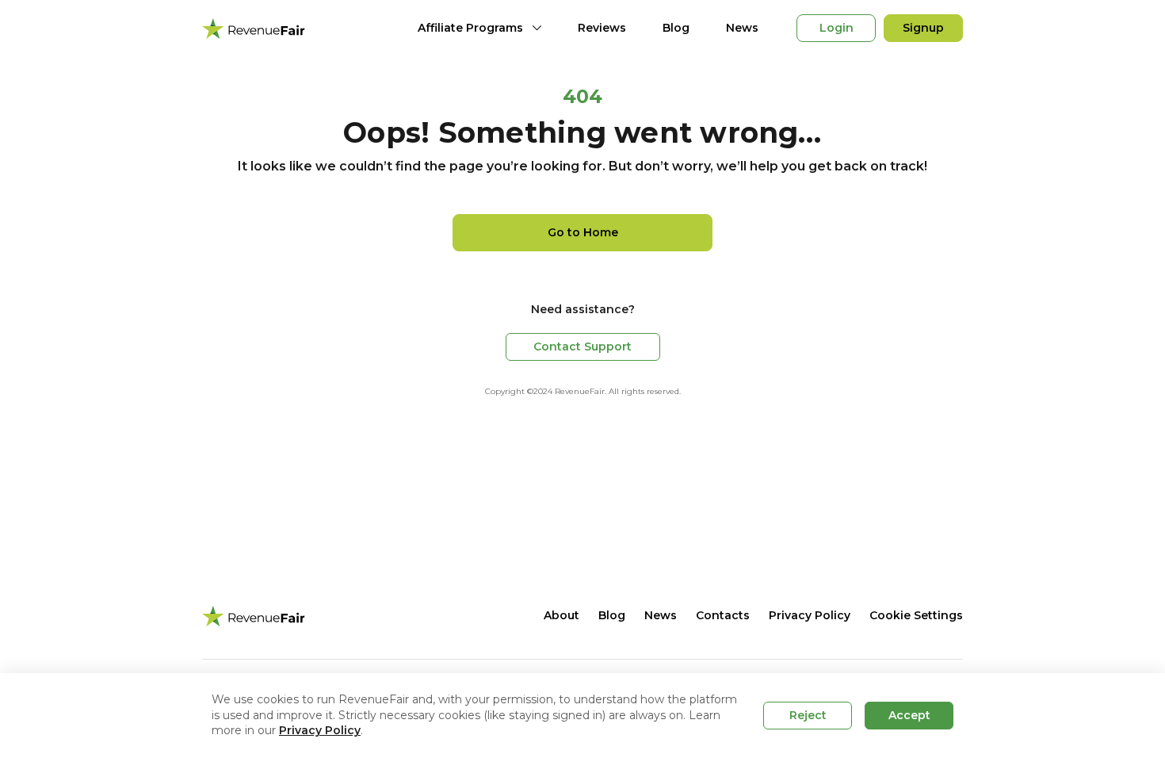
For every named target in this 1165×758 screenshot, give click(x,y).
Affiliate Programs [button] (470, 28)
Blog (676, 28)
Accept (909, 715)
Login (836, 28)
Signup (923, 28)
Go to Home (583, 232)
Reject (808, 715)
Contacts (723, 615)
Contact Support (582, 346)
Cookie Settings (916, 615)
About (561, 615)
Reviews (602, 28)
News (742, 28)
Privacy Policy (809, 615)
